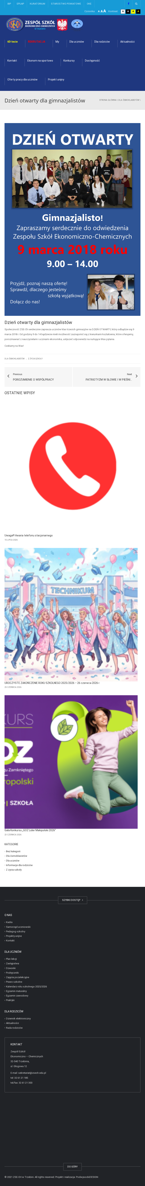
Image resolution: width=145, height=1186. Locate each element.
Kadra (9, 922)
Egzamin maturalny (16, 991)
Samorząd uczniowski (18, 926)
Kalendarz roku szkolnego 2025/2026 (26, 986)
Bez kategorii (13, 851)
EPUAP (20, 3)
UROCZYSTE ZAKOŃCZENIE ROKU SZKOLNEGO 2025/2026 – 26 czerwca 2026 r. (52, 682)
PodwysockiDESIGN (87, 1177)
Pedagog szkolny (15, 931)
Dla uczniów (76, 41)
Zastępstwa (12, 963)
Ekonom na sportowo (40, 60)
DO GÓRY (72, 1166)
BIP (9, 3)
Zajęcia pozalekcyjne (17, 977)
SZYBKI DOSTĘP (71, 900)
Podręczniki (12, 972)
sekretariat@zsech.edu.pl (32, 1072)
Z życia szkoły (35, 359)
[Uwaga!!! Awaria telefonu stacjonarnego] (71, 467)
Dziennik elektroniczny (18, 1018)
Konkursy (69, 60)
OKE (89, 3)
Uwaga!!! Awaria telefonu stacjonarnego (29, 535)
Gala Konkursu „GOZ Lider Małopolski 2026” (30, 830)
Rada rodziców (14, 1027)
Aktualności (127, 41)
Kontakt (12, 60)
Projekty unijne (14, 936)
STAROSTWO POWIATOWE (66, 3)
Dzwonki (11, 968)
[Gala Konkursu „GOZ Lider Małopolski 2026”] (71, 762)
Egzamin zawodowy (17, 995)
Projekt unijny (56, 79)
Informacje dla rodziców (19, 865)
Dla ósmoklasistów (128, 100)
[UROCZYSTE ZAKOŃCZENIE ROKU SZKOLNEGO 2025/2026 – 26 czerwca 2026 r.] (71, 614)
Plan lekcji (11, 958)
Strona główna (107, 100)
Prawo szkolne (14, 981)
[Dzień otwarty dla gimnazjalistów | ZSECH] (54, 24)
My (57, 41)
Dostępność (92, 60)
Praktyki (10, 1000)
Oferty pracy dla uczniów (22, 79)
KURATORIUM (37, 3)
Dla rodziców (102, 41)
